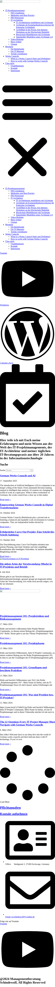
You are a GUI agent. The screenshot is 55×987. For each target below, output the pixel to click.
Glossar (14, 44)
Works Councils (12, 56)
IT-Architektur (17, 20)
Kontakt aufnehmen (13, 814)
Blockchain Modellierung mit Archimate (33, 34)
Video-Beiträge (17, 39)
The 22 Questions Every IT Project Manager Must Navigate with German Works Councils (27, 723)
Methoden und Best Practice (22, 15)
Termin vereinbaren (19, 54)
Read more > (5, 499)
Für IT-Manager (17, 51)
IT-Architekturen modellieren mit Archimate (34, 22)
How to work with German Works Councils (29, 61)
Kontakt (14, 68)
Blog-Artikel (16, 42)
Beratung (9, 46)
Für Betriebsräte (17, 49)
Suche (2, 470)
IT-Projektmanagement (15, 10)
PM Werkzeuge (17, 18)
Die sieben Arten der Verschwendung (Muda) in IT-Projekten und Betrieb (26, 565)
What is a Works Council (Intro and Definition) (30, 58)
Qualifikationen (17, 66)
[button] (27, 129)
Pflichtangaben (10, 807)
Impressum (15, 70)
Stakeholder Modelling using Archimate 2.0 (34, 37)
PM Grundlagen (17, 13)
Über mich (9, 63)
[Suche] (32, 470)
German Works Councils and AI (17, 475)
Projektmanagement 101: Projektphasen (22, 643)
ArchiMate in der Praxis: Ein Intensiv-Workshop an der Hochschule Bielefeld (32, 31)
